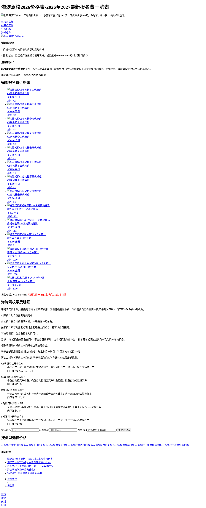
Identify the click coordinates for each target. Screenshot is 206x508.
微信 (3, 498)
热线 (3, 501)
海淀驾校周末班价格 (12, 445)
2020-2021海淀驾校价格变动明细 (24, 473)
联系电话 (44, 430)
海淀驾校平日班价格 (34, 445)
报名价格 (6, 29)
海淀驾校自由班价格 (101, 445)
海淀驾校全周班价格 (79, 445)
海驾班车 (6, 32)
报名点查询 (7, 25)
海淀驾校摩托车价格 (124, 445)
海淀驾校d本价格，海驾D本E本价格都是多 (30, 459)
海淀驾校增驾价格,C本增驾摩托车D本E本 (29, 462)
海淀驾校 (12, 479)
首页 (3, 494)
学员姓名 (6, 430)
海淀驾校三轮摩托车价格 (148, 445)
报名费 (10, 485)
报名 (3, 505)
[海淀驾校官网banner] (13, 36)
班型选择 (82, 430)
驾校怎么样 (7, 21)
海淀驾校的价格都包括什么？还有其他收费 (30, 466)
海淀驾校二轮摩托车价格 (175, 445)
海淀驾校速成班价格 (57, 445)
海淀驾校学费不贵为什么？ (21, 469)
